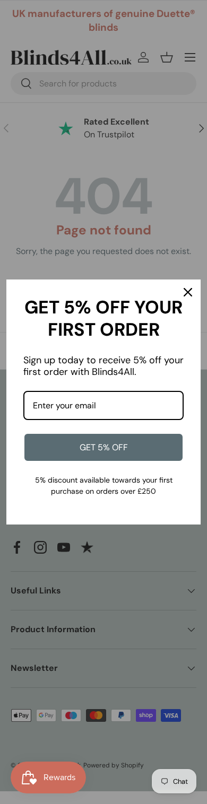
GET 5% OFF (104, 447)
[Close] (188, 292)
